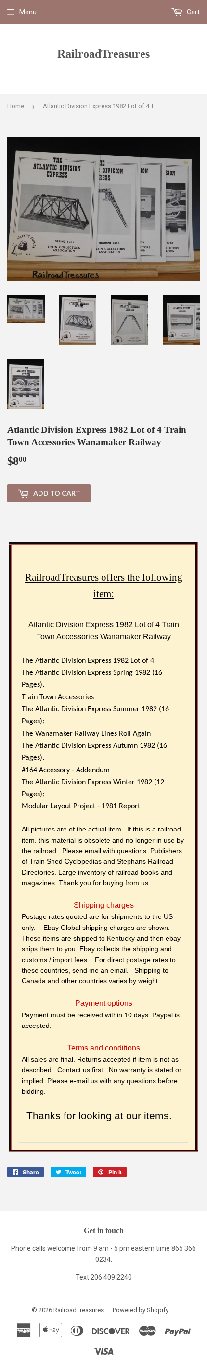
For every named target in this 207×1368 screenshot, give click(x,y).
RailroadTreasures (103, 53)
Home (15, 106)
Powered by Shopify (140, 1310)
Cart (192, 12)
